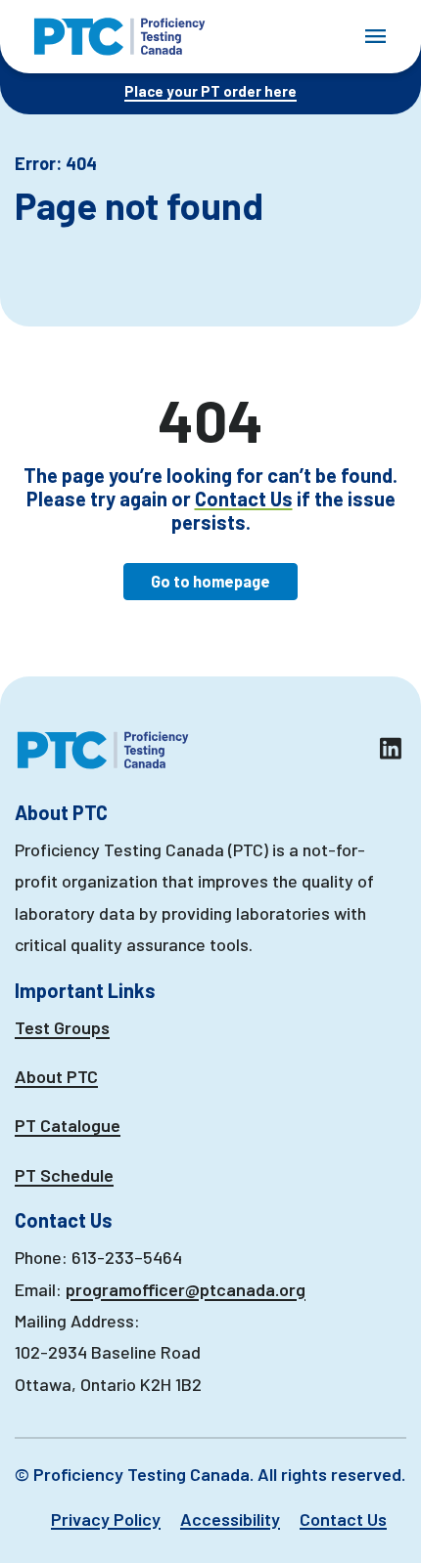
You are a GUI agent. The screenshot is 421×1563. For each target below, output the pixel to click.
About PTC (56, 1076)
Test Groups (62, 1027)
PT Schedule (64, 1175)
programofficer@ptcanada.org (185, 1289)
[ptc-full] (119, 37)
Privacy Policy (106, 1519)
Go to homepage (210, 581)
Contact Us (244, 498)
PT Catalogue (67, 1125)
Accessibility (230, 1519)
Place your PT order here (210, 91)
